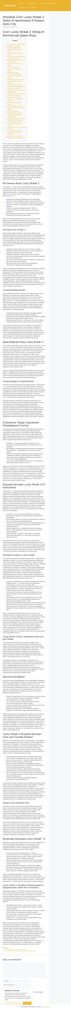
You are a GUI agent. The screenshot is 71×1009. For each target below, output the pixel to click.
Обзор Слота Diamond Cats (15, 79)
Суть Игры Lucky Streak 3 (15, 130)
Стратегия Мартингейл (14, 47)
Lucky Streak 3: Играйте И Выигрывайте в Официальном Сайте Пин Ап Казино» (16, 86)
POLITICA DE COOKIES (32, 3)
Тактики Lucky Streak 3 (14, 46)
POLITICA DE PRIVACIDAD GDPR (48, 3)
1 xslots (14, 195)
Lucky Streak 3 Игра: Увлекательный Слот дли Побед (15, 68)
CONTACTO (33, 7)
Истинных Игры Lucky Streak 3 (16, 44)
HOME (20, 3)
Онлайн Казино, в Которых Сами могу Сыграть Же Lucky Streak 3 (16, 107)
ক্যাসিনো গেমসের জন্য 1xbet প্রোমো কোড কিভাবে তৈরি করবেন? (15, 949)
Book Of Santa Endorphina (15, 136)
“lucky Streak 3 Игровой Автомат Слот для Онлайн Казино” (15, 75)
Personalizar (9, 1003)
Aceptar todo (27, 1003)
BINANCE (6, 947)
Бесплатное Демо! (13, 72)
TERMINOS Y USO (23, 7)
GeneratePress (46, 1006)
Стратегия (11, 129)
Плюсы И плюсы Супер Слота (16, 137)
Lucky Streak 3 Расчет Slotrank (16, 127)
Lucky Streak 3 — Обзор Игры (16, 90)
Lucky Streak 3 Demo (13, 111)
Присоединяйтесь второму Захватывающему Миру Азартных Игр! (15, 114)
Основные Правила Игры (15, 122)
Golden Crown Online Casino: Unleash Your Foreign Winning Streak (19, 950)
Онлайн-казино (12, 91)
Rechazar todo (17, 1003)
